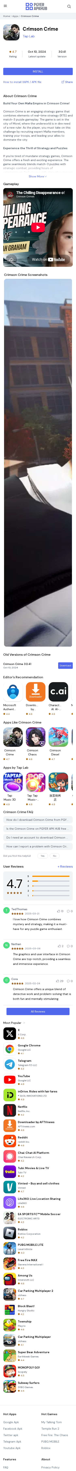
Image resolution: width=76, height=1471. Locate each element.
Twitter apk (10, 1435)
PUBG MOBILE (50, 1441)
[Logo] (36, 6)
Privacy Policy (50, 1467)
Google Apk (11, 1422)
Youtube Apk (11, 1448)
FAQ (5, 1467)
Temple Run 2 (50, 1428)
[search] (69, 6)
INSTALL (38, 71)
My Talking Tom (51, 1422)
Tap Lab (29, 36)
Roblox (45, 1448)
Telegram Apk (12, 1441)
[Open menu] (5, 6)
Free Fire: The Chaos (54, 1435)
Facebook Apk (12, 1428)
